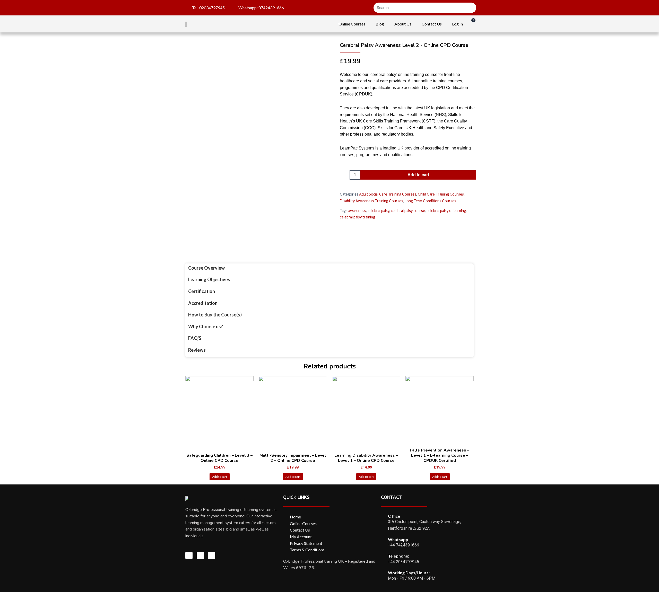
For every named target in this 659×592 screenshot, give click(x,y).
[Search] (471, 8)
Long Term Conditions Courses (430, 201)
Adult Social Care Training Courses (387, 194)
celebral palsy (378, 210)
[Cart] (471, 23)
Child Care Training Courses (441, 194)
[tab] (214, 268)
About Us (402, 23)
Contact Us (432, 23)
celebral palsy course (408, 210)
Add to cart (418, 175)
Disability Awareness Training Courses (371, 201)
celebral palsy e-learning (446, 210)
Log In (457, 23)
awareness (357, 210)
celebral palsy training (357, 217)
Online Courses (352, 23)
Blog (380, 23)
